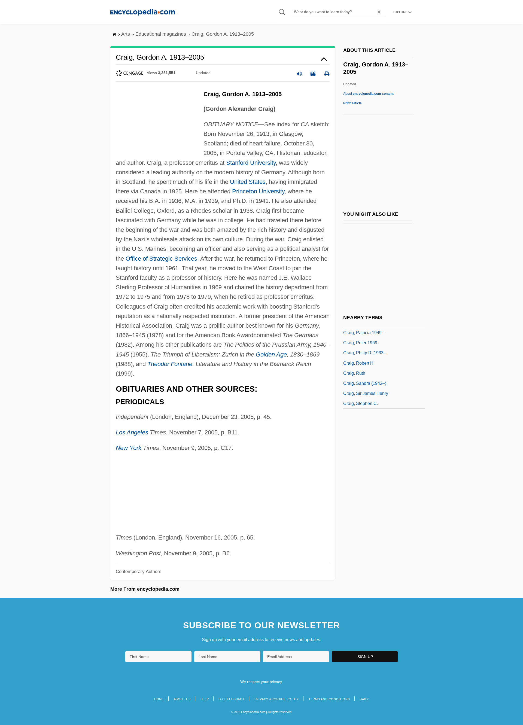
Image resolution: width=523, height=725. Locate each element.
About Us (182, 699)
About (368, 94)
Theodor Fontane (169, 364)
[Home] (142, 11)
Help (204, 699)
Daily (364, 699)
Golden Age (271, 354)
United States (248, 181)
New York (128, 447)
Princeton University (258, 191)
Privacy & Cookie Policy (276, 699)
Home (159, 699)
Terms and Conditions (329, 699)
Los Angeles (132, 432)
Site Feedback (232, 699)
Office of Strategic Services (161, 258)
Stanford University (251, 162)
